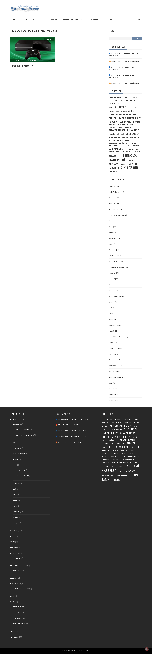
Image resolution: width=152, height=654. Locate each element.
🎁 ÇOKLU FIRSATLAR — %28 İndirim (124, 61)
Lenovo (112, 302)
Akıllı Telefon (20, 19)
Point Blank (113, 360)
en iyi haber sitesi (120, 437)
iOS (110, 141)
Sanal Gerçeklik (115, 377)
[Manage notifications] (147, 649)
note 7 (127, 143)
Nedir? (111, 331)
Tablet (111, 389)
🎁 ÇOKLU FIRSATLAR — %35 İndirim (124, 83)
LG (134, 141)
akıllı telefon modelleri (130, 104)
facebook (113, 127)
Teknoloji (49, 39)
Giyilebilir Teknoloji (116, 267)
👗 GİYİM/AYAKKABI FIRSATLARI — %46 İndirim (72, 419)
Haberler (52, 19)
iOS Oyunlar (114, 290)
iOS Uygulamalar (115, 296)
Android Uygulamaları (117, 215)
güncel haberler (119, 130)
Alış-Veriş (38, 19)
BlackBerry (113, 238)
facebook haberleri (126, 127)
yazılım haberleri (120, 475)
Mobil (111, 319)
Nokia (111, 342)
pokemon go (116, 460)
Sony (119, 156)
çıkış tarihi (129, 167)
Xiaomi (111, 400)
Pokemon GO (114, 366)
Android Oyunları (115, 209)
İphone (113, 171)
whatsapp (113, 164)
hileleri (125, 138)
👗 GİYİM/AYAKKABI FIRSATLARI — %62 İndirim (72, 436)
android (113, 107)
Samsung (117, 148)
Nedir (121, 143)
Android (112, 203)
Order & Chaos (115, 348)
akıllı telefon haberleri (115, 422)
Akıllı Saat (113, 186)
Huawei (137, 138)
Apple (122, 107)
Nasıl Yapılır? (114, 325)
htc (131, 138)
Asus (111, 227)
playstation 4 (127, 146)
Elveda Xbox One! (23, 66)
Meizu (111, 313)
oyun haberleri (130, 457)
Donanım (112, 250)
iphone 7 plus (126, 141)
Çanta (111, 244)
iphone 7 (117, 141)
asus (129, 107)
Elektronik (96, 19)
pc (120, 146)
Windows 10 (124, 164)
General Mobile (115, 261)
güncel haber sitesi (127, 447)
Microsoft (113, 143)
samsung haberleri (132, 149)
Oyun (109, 19)
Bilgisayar (113, 232)
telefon (130, 161)
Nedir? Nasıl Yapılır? (73, 19)
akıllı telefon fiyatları (126, 419)
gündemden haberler (115, 450)
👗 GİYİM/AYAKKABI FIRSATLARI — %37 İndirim (72, 431)
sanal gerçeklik (116, 152)
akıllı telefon (115, 98)
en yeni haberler (125, 125)
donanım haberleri (123, 111)
